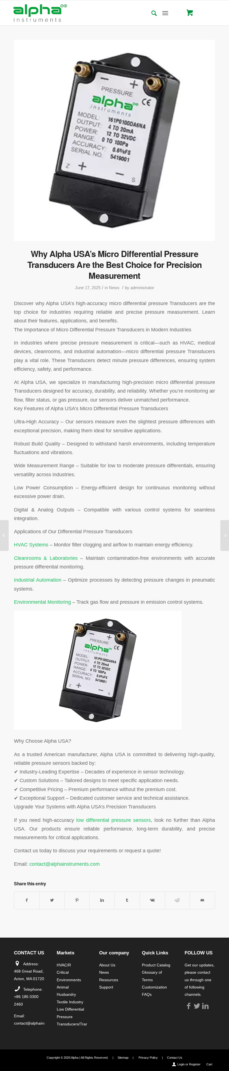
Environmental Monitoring (42, 602)
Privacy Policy (148, 1057)
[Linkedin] (205, 1006)
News (114, 288)
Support (106, 987)
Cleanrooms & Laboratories (46, 558)
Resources (108, 980)
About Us (107, 965)
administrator (142, 288)
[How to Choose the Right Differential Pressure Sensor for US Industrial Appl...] (224, 535)
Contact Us (174, 1057)
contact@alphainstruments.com (64, 864)
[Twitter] (197, 1006)
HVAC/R (64, 965)
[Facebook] (189, 1006)
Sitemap (123, 1057)
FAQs (147, 994)
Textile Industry (70, 1002)
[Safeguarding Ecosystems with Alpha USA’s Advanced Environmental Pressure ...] (4, 535)
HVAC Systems (31, 545)
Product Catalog (156, 965)
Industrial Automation (37, 580)
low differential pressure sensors (113, 820)
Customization (154, 987)
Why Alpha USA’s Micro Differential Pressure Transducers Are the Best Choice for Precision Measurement (114, 264)
